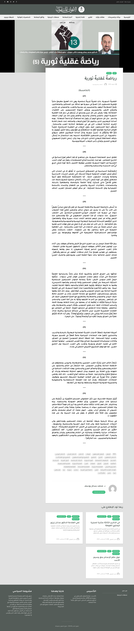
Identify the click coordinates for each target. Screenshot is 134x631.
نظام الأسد (101, 473)
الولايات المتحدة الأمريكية (108, 470)
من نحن (62, 23)
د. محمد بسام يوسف (98, 84)
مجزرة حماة (127, 2)
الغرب (86, 464)
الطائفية (113, 464)
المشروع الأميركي (110, 467)
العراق (99, 464)
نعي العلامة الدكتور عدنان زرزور (65, 523)
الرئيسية (127, 17)
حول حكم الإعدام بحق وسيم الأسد (106, 559)
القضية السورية (77, 464)
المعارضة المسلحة (83, 467)
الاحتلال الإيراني (71, 454)
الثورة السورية (89, 460)
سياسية (109, 73)
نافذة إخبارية (80, 17)
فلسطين (57, 470)
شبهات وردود (9, 17)
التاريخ (100, 457)
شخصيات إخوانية (23, 17)
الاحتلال (81, 454)
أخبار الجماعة (67, 17)
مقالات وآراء (100, 17)
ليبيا (114, 473)
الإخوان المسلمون (98, 454)
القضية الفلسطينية (64, 464)
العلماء (93, 464)
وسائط (71, 23)
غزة (64, 470)
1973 (114, 454)
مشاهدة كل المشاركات (99, 492)
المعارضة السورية (97, 467)
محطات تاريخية (53, 17)
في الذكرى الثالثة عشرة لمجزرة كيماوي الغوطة (105, 524)
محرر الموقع (113, 539)
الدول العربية (65, 460)
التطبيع (93, 457)
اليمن (96, 470)
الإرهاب (88, 454)
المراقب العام (120, 2)
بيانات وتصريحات (114, 17)
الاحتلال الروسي (60, 454)
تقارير (90, 17)
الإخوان (108, 454)
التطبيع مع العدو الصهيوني (80, 457)
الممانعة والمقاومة (69, 467)
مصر (109, 473)
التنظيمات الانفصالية (101, 460)
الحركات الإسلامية (76, 460)
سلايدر (76, 470)
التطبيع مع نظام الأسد (63, 457)
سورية (69, 470)
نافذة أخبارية (116, 519)
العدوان (106, 464)
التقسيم (113, 460)
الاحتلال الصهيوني (110, 457)
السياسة (56, 460)
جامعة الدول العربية (86, 470)
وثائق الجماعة (39, 17)
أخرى (114, 73)
